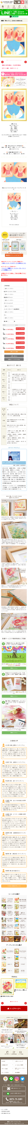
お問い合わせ (14, 356)
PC (20, 1121)
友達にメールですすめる (14, 359)
